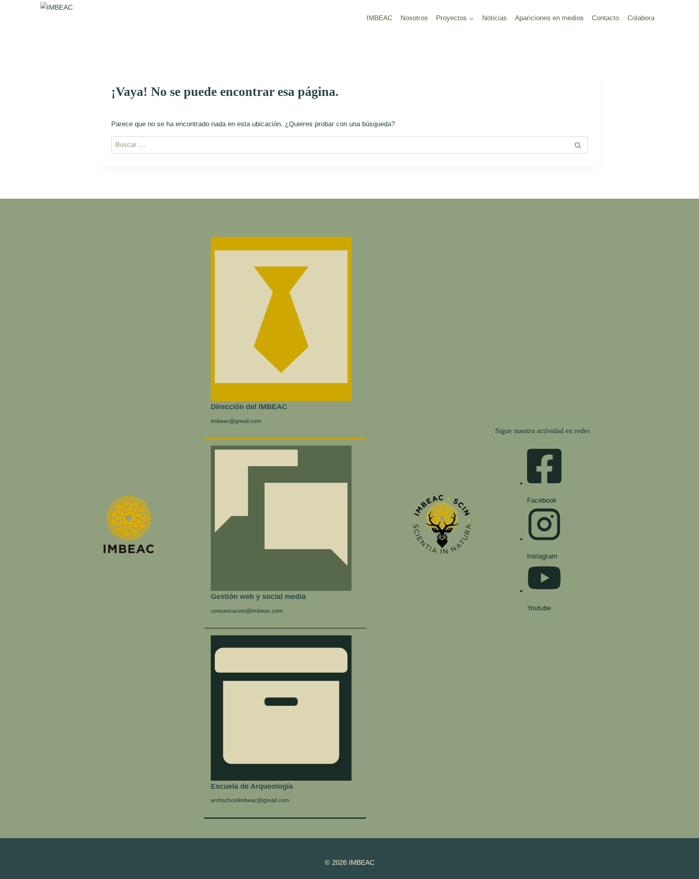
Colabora (641, 18)
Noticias (494, 18)
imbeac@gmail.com (236, 421)
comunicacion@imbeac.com (247, 610)
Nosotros (414, 18)
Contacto (605, 18)
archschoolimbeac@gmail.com (250, 800)
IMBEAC (379, 18)
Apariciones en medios (549, 18)
